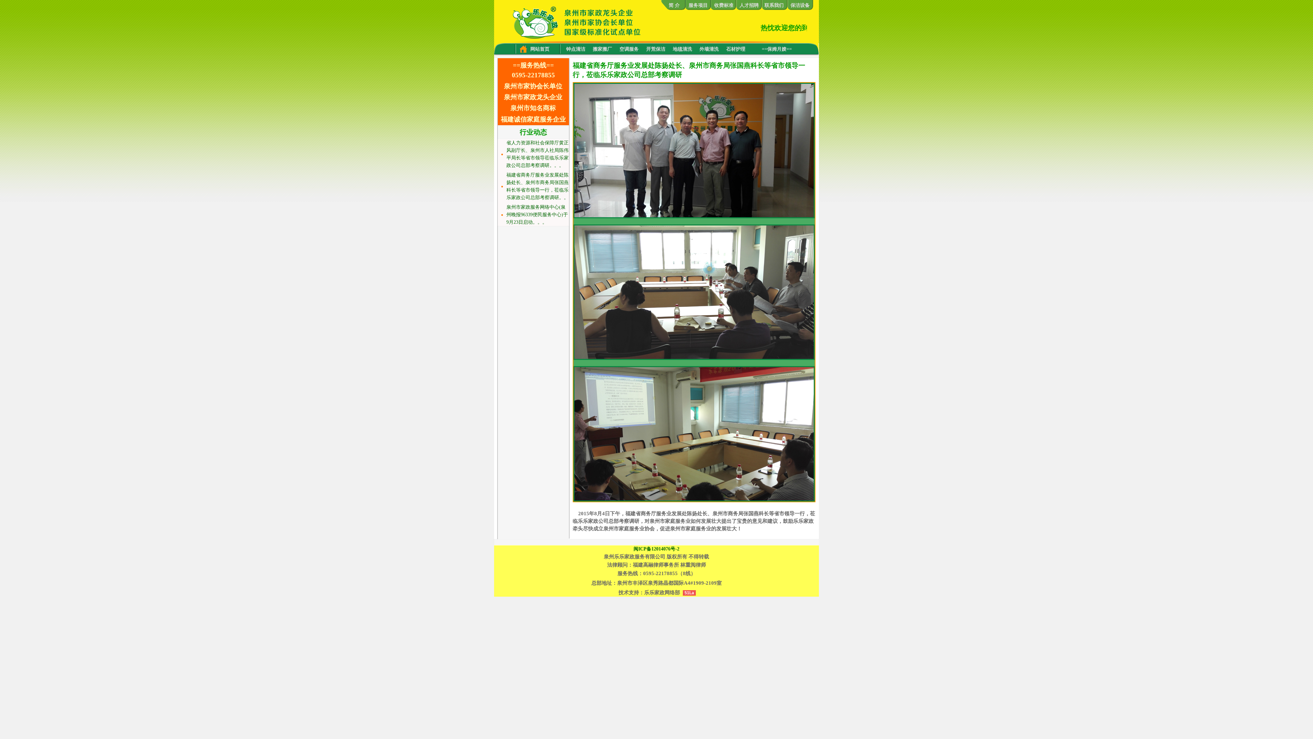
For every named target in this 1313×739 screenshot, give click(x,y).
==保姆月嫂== (777, 49)
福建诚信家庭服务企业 (533, 119)
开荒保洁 (655, 49)
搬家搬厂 (602, 49)
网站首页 (537, 49)
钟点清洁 (575, 49)
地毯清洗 (682, 49)
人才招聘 (749, 5)
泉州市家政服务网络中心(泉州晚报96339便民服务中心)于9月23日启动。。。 (537, 215)
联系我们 (774, 5)
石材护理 (735, 49)
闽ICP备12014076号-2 (656, 549)
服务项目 (698, 5)
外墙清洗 (709, 49)
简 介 (673, 5)
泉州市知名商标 (533, 108)
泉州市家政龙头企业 (533, 97)
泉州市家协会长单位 (533, 86)
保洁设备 (800, 5)
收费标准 (723, 5)
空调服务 (629, 49)
